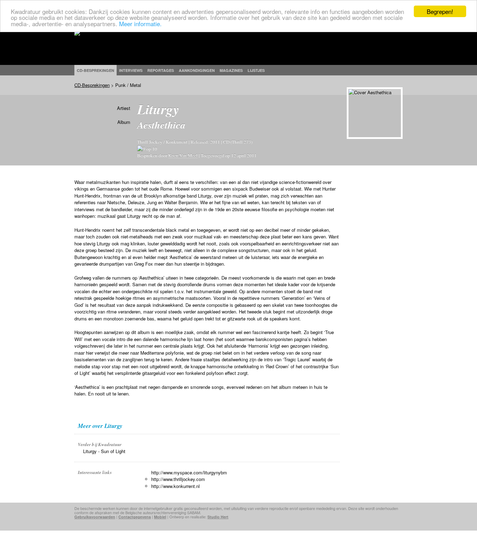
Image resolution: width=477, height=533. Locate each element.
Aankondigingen (197, 70)
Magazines (231, 70)
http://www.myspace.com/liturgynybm (189, 472)
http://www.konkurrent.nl (175, 486)
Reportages (160, 70)
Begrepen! (440, 11)
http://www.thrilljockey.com (178, 479)
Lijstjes (256, 70)
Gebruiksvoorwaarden (94, 516)
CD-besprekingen (95, 70)
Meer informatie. (140, 23)
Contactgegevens (134, 516)
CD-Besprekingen (92, 85)
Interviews (130, 70)
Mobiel (160, 516)
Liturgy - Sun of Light (104, 451)
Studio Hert (217, 516)
